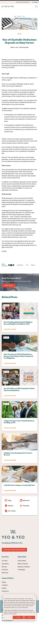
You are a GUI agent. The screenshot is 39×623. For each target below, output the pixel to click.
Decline (29, 617)
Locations (5, 585)
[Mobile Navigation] (36, 6)
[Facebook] (9, 265)
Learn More (10, 329)
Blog (24, 16)
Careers (4, 588)
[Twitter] (11, 265)
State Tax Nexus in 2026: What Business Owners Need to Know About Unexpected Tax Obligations (18, 356)
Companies (5, 564)
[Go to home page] (19, 6)
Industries (5, 569)
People (4, 582)
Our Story (4, 561)
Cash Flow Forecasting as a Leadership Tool (19, 485)
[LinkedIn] (13, 265)
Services (4, 567)
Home (15, 16)
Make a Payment (23, 564)
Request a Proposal (24, 567)
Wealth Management (7, 620)
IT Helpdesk (35, 2)
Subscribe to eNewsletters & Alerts (14, 550)
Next (32, 265)
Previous (20, 265)
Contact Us (5, 591)
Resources (19, 16)
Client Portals (22, 561)
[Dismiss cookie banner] (34, 596)
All (27, 265)
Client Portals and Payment (22, 2)
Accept (18, 617)
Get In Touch (9, 285)
